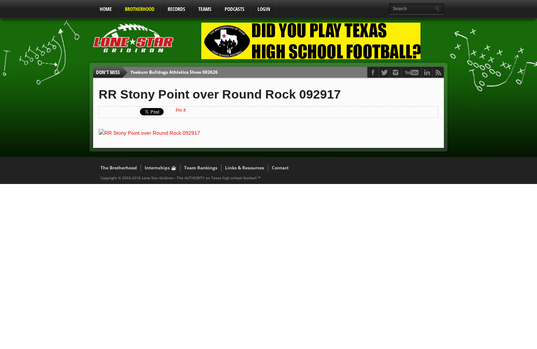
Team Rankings (200, 168)
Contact (280, 168)
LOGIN (264, 8)
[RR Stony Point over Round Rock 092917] (149, 133)
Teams (205, 8)
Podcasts (234, 8)
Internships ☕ (160, 168)
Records (176, 8)
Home (106, 8)
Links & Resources (244, 168)
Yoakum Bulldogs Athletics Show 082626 (174, 72)
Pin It (181, 110)
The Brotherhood (118, 168)
